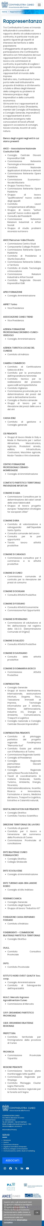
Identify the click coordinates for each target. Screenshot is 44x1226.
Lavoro (6, 1142)
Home (4, 12)
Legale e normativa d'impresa (15, 1147)
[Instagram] (4, 1168)
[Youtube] (27, 1168)
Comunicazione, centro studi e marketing (19, 1151)
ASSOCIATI (12, 1160)
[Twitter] (16, 1168)
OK (37, 1212)
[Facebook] (10, 1168)
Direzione (7, 1140)
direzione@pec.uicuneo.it (12, 1126)
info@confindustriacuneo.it (17, 1124)
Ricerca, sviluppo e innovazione (16, 1149)
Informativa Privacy (9, 1130)
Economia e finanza (11, 1145)
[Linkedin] (21, 1168)
